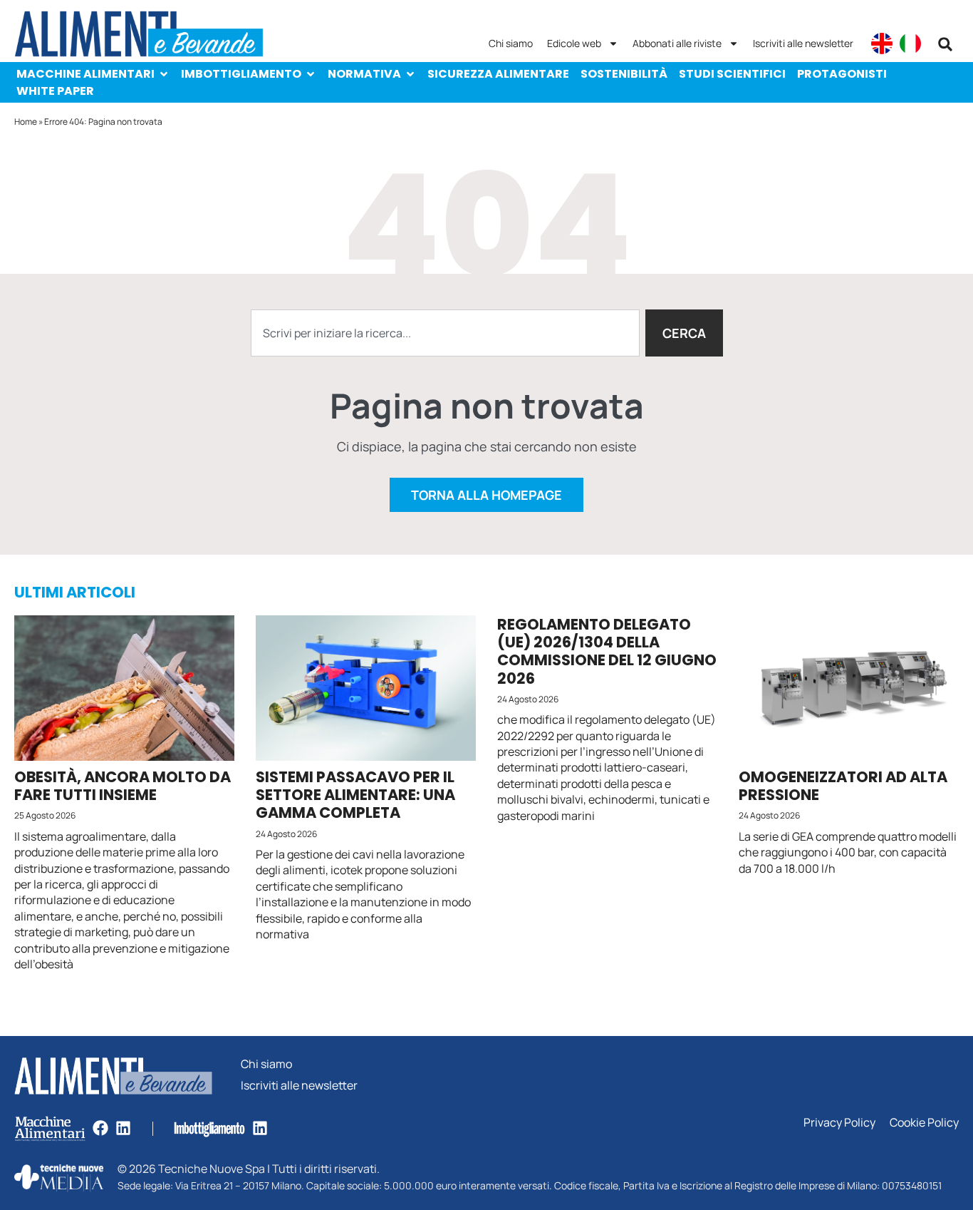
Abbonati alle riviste (677, 43)
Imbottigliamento (241, 74)
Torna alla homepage (486, 494)
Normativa (364, 74)
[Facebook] (100, 1128)
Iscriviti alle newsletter (803, 43)
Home (25, 122)
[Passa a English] (882, 43)
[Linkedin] (123, 1128)
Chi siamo (511, 43)
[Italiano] (910, 43)
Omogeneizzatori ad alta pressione (843, 785)
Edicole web (574, 43)
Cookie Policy (924, 1122)
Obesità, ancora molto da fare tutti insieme (122, 785)
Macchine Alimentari (85, 74)
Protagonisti (842, 74)
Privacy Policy (839, 1122)
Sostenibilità (624, 74)
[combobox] (445, 333)
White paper (55, 91)
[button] (945, 44)
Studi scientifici (732, 74)
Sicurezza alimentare (498, 74)
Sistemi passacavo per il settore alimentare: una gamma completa (355, 794)
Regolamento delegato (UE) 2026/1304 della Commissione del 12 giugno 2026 (607, 651)
